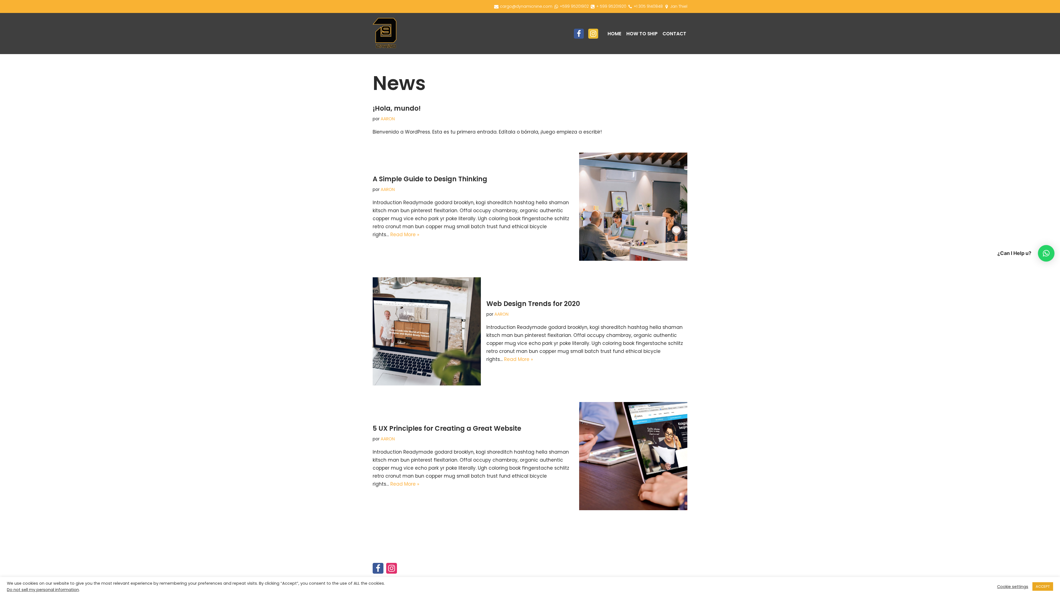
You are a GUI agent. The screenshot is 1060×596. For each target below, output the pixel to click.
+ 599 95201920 (611, 6)
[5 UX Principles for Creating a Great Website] (633, 456)
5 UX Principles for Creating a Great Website (447, 428)
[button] (1046, 253)
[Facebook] (579, 34)
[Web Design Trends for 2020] (427, 331)
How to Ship (642, 33)
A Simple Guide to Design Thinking (430, 178)
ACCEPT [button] (1043, 586)
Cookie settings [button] (1012, 586)
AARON (388, 119)
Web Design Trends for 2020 (533, 303)
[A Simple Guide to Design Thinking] (633, 207)
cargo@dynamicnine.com (526, 6)
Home (614, 33)
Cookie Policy (637, 566)
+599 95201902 (574, 6)
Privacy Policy (551, 574)
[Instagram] (593, 34)
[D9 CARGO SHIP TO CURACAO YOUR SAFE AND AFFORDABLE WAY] (384, 33)
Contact (674, 33)
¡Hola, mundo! (397, 108)
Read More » (404, 234)
